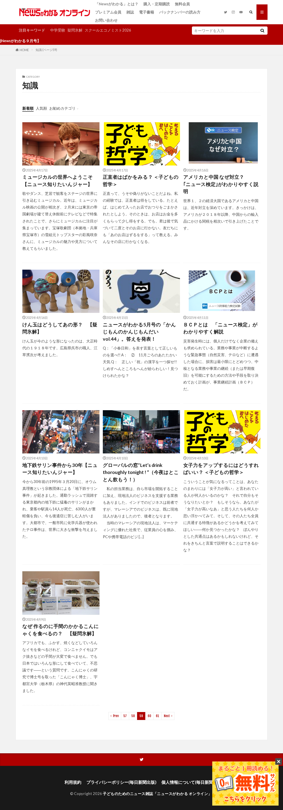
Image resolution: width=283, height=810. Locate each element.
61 (157, 716)
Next (167, 716)
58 (133, 716)
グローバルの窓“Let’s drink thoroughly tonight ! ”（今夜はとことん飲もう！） (141, 472)
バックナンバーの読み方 (180, 12)
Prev (116, 716)
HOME (24, 49)
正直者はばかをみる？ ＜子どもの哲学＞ (141, 180)
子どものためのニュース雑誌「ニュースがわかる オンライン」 (157, 793)
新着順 (28, 108)
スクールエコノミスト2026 (108, 30)
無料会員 (182, 4)
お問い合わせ (106, 20)
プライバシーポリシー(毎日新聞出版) (121, 782)
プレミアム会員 (108, 12)
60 (149, 716)
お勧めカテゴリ (62, 108)
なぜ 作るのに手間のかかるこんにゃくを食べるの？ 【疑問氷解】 (60, 629)
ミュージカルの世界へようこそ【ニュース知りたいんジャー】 (57, 180)
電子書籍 (146, 12)
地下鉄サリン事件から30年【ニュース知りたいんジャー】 (60, 468)
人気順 (41, 108)
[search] (262, 30)
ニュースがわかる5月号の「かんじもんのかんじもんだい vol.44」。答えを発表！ (139, 332)
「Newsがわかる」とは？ (116, 4)
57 (125, 716)
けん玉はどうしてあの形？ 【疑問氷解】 (59, 328)
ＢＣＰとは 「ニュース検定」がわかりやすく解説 (220, 328)
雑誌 (130, 12)
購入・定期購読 (156, 4)
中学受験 (57, 30)
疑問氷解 (74, 30)
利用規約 (73, 782)
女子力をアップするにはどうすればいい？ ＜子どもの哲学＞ (221, 468)
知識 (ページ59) (46, 50)
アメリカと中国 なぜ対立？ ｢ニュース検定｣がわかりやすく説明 (220, 184)
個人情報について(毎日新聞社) (190, 782)
